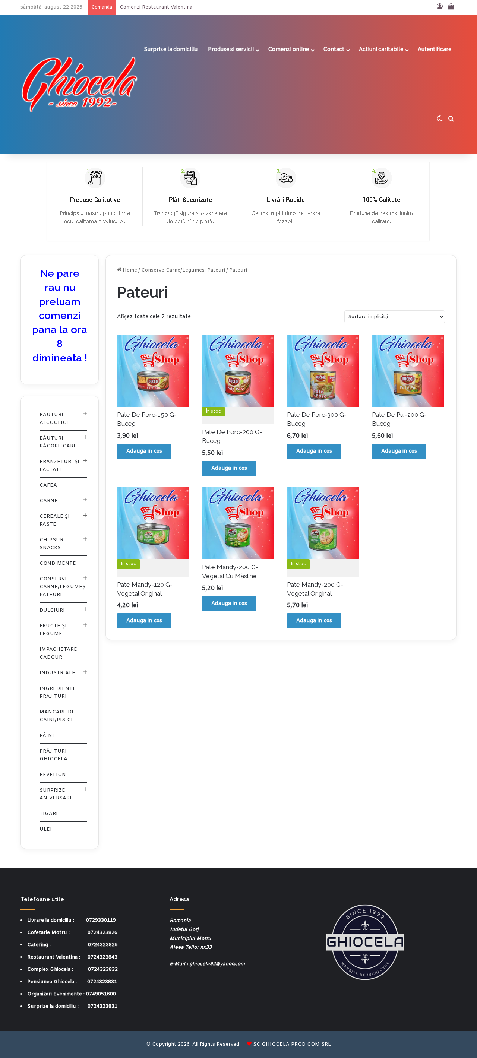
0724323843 (102, 957)
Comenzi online (288, 49)
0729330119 (101, 920)
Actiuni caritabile (381, 49)
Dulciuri (52, 610)
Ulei (46, 829)
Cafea (48, 485)
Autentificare (434, 49)
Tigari (49, 814)
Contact (333, 49)
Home (130, 270)
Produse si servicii (231, 49)
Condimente (58, 563)
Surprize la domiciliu (171, 49)
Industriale (57, 673)
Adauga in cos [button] (144, 451)
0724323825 (103, 945)
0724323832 (103, 969)
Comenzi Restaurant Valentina (156, 7)
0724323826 (102, 932)
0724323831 (102, 982)
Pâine (48, 735)
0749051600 (101, 994)
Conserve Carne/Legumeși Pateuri (183, 270)
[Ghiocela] (79, 84)
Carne (49, 501)
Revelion (53, 775)
